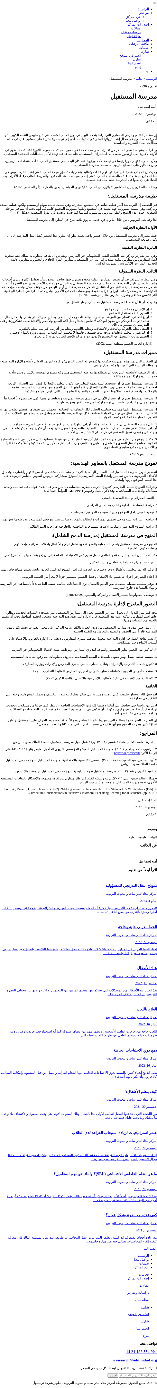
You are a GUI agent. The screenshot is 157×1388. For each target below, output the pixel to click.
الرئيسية (143, 9)
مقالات (136, 28)
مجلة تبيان (134, 36)
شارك (137, 59)
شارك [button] (145, 51)
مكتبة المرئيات (139, 44)
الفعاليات (143, 40)
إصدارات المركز (138, 1278)
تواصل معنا (133, 20)
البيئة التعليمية (147, 837)
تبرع (138, 67)
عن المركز (133, 16)
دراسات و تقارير (130, 32)
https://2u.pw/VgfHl (127, 753)
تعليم (139, 78)
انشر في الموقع (130, 55)
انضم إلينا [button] (150, 1248)
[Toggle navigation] (154, 2)
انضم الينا (134, 63)
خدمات (144, 47)
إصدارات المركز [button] (138, 24)
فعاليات (143, 1274)
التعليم (133, 837)
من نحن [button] (143, 13)
